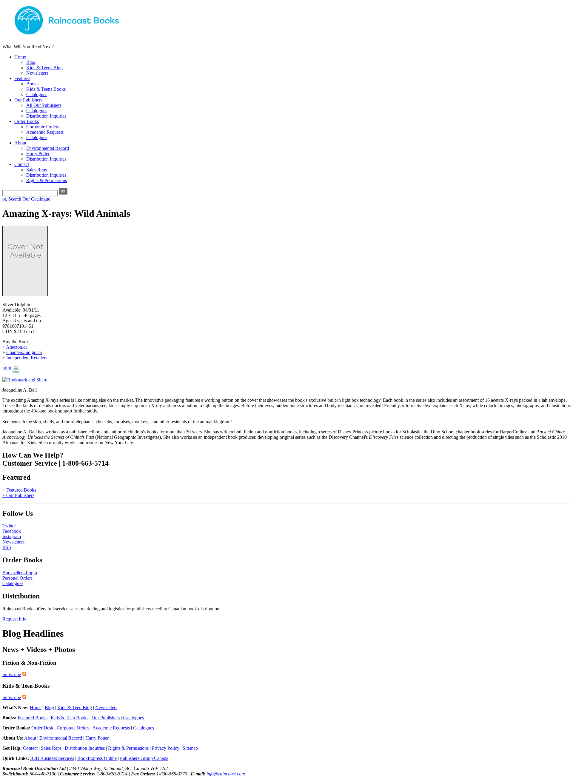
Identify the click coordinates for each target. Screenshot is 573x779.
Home (20, 56)
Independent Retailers (26, 357)
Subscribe (11, 674)
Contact (21, 164)
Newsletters (37, 73)
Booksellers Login (19, 572)
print (6, 367)
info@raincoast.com (226, 773)
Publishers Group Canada (144, 758)
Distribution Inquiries (46, 115)
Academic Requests (45, 132)
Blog (31, 62)
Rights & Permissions (46, 180)
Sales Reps (36, 169)
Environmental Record (47, 148)
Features (22, 78)
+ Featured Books (19, 489)
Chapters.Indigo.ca (24, 352)
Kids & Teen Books (69, 717)
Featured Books (32, 717)
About (20, 142)
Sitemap (190, 748)
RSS (6, 547)
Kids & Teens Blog (44, 67)
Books (32, 83)
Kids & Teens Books (46, 89)
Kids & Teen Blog (74, 707)
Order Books (26, 121)
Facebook (11, 531)
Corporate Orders (42, 126)
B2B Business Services (52, 758)
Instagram (11, 536)
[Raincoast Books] (77, 36)
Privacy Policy (165, 748)
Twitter (9, 525)
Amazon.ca (16, 347)
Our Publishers (28, 99)
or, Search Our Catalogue (26, 198)
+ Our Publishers (18, 495)
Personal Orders (17, 578)
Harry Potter (38, 153)
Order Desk (42, 727)
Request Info (14, 618)
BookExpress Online (97, 758)
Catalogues (36, 94)
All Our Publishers (43, 105)
